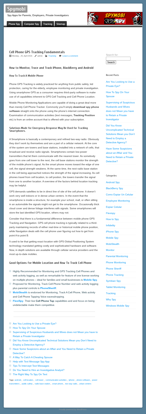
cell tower (39, 380)
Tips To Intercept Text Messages (31, 365)
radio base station (42, 384)
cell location (28, 380)
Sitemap (60, 24)
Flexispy (110, 213)
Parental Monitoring (117, 256)
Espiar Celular (114, 206)
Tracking (47, 24)
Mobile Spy (112, 237)
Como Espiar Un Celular (119, 194)
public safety (27, 384)
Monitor (110, 250)
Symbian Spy (113, 280)
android (18, 380)
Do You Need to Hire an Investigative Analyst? (38, 370)
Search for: (112, 54)
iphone (71, 380)
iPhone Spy (112, 231)
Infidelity (110, 225)
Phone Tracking (115, 274)
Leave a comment (70, 56)
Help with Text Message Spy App (31, 361)
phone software (83, 380)
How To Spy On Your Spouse (29, 327)
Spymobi (16, 9)
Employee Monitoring (118, 200)
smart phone (57, 384)
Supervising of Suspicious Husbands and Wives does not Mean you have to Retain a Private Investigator (120, 111)
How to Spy (112, 219)
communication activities (56, 380)
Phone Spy (14, 24)
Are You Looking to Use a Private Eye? (34, 323)
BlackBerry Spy (114, 188)
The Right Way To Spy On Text (30, 374)
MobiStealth (112, 244)
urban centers (85, 384)
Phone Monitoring (116, 262)
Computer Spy (31, 24)
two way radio (71, 384)
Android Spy (113, 182)
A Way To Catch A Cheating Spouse (33, 357)
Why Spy (111, 299)
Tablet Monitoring (115, 287)
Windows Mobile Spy (117, 305)
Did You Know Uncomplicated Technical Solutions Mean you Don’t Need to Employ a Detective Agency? (120, 134)
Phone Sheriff (113, 268)
